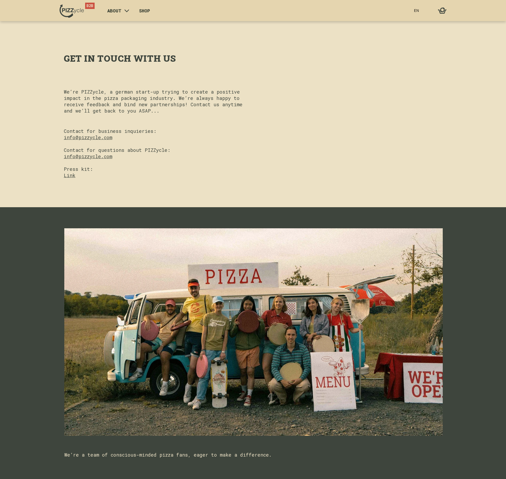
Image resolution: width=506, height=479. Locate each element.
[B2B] (72, 11)
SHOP (144, 11)
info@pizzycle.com (88, 137)
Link (69, 175)
